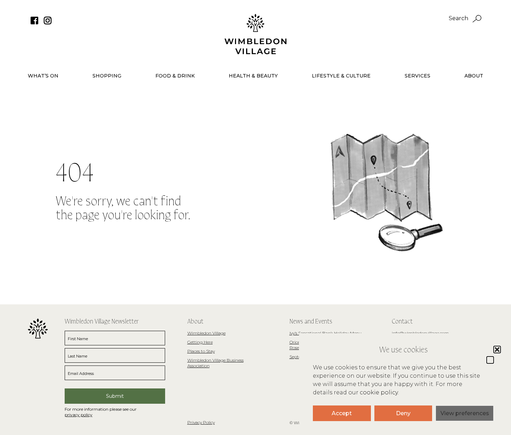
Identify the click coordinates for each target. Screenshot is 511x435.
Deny (403, 413)
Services (417, 76)
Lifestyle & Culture (341, 76)
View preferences (464, 413)
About (473, 76)
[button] (490, 359)
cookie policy (379, 392)
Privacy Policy (201, 422)
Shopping (106, 76)
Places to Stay (201, 351)
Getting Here (200, 342)
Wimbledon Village (206, 333)
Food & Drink (175, 76)
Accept (342, 413)
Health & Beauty (253, 76)
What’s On (43, 76)
